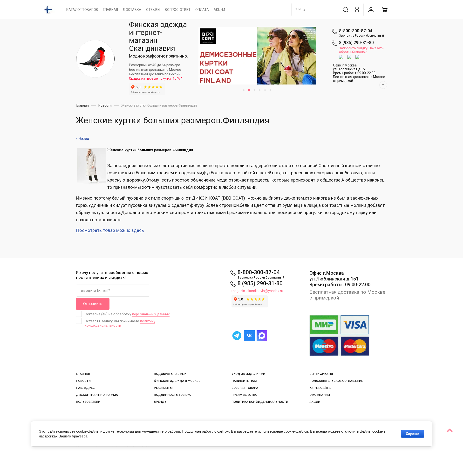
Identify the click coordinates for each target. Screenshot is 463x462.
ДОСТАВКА (132, 10)
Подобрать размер (170, 374)
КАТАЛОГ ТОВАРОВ (82, 10)
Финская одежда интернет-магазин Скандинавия (158, 36)
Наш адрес (85, 388)
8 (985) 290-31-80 (356, 42)
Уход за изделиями (248, 374)
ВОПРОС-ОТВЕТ (178, 10)
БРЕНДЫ (160, 401)
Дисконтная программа (97, 395)
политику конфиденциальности (120, 323)
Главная (83, 374)
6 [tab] (270, 90)
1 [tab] (244, 90)
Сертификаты (321, 374)
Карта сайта (320, 388)
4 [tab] (259, 90)
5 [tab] (265, 90)
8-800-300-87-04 (355, 30)
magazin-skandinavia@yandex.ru (257, 291)
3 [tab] (254, 90)
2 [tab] (249, 90)
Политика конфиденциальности (260, 401)
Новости (83, 381)
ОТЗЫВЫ (153, 10)
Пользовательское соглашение (336, 381)
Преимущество (244, 395)
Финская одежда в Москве (177, 381)
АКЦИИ (219, 10)
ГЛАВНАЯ (110, 10)
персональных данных (151, 314)
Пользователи (88, 401)
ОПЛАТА (202, 10)
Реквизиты (163, 388)
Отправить (92, 303)
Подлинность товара (172, 395)
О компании (319, 395)
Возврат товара (245, 388)
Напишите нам (244, 381)
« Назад (82, 138)
